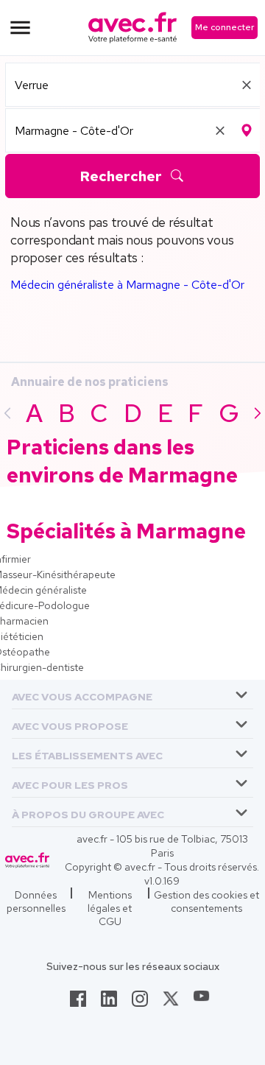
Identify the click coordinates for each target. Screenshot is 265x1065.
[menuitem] (132, 694)
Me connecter (224, 27)
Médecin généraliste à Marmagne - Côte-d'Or (127, 284)
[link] (78, 1003)
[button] (82, 694)
